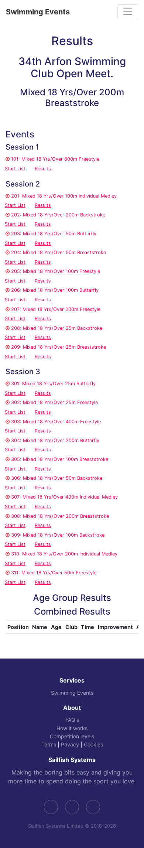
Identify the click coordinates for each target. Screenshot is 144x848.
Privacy (70, 744)
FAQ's (72, 720)
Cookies (93, 744)
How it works (72, 728)
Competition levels (72, 736)
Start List (15, 168)
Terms (48, 744)
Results (43, 168)
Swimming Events (38, 11)
